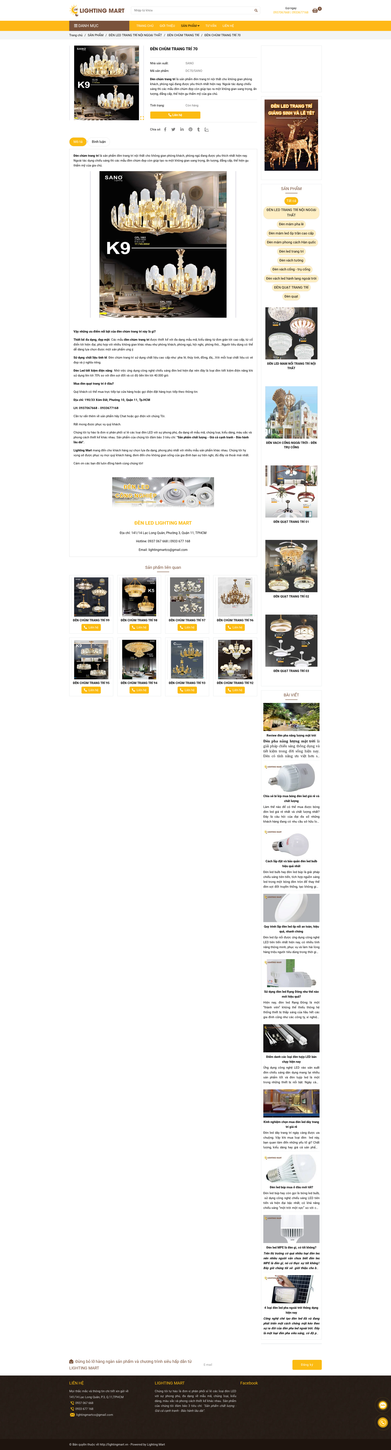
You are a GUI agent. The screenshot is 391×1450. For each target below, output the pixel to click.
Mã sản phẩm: (160, 71)
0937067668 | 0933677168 (290, 12)
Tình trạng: (157, 105)
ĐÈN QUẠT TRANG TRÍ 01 (291, 522)
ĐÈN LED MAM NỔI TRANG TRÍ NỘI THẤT (291, 366)
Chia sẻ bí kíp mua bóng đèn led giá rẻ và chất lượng (291, 798)
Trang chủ (75, 35)
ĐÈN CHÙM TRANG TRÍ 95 (91, 683)
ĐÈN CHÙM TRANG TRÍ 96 (235, 620)
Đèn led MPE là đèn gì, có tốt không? (291, 1247)
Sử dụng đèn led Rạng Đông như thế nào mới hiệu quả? (291, 994)
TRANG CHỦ (145, 26)
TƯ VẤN (210, 26)
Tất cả (291, 201)
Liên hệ (176, 115)
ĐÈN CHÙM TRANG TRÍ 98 (139, 620)
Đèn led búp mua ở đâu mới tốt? (291, 1187)
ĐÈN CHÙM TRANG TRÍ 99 (91, 620)
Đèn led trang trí (291, 251)
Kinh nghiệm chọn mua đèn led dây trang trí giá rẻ (291, 1124)
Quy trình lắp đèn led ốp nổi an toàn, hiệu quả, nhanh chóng (291, 929)
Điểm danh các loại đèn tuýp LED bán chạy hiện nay (291, 1059)
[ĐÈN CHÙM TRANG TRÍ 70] (98, 10)
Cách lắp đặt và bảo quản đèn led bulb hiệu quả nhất (291, 863)
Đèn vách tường (291, 260)
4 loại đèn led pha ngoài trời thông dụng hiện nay (291, 1310)
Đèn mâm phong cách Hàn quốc (291, 242)
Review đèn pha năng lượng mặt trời (291, 735)
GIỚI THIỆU (167, 26)
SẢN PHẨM (189, 26)
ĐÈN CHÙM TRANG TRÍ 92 (235, 683)
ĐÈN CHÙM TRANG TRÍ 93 (187, 683)
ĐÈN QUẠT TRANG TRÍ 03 (291, 671)
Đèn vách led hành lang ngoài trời (291, 278)
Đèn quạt (291, 296)
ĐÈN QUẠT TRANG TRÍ (291, 287)
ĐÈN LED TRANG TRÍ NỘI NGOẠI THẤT (135, 35)
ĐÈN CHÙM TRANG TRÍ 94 (139, 683)
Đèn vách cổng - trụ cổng (291, 269)
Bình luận (99, 142)
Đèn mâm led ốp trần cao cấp (291, 233)
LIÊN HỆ (228, 26)
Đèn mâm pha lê (291, 224)
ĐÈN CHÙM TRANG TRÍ (183, 35)
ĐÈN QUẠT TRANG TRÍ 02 (291, 596)
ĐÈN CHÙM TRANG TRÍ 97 (187, 620)
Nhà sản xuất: (159, 63)
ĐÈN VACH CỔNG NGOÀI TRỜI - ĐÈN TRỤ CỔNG (291, 445)
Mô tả (78, 142)
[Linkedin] (182, 129)
